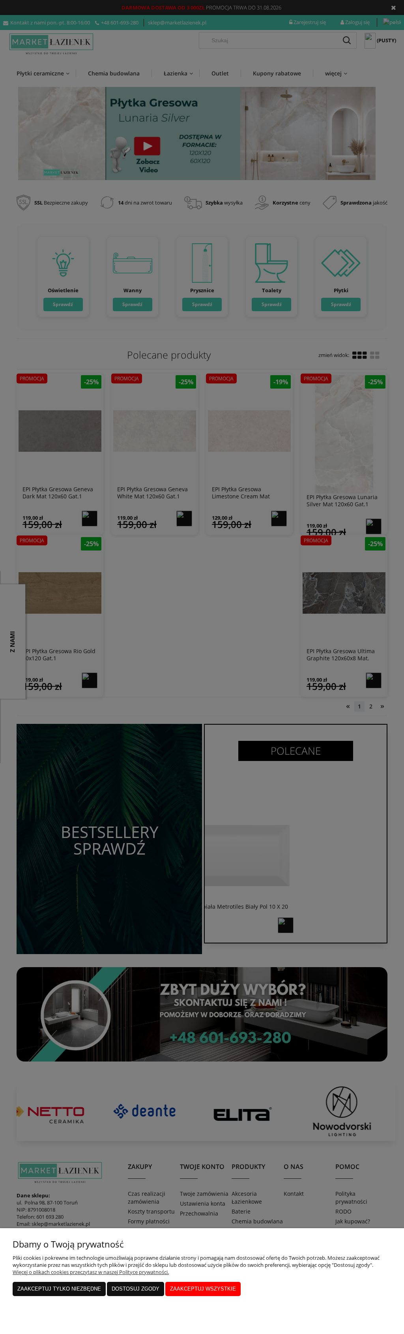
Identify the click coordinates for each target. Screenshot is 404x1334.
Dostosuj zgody (135, 1289)
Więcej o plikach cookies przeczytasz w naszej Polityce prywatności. (91, 1272)
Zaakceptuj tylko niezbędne (59, 1289)
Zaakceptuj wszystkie (203, 1289)
